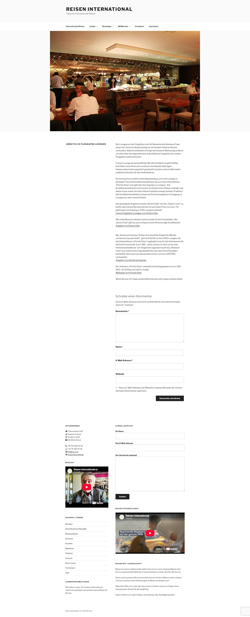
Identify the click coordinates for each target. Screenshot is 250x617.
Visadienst (139, 26)
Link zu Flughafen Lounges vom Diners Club (137, 213)
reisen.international (75, 454)
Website (120, 374)
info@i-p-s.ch (73, 452)
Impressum (153, 26)
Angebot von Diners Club (128, 226)
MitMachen (123, 26)
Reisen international (99, 9)
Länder (92, 26)
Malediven (69, 548)
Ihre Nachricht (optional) (126, 455)
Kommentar (122, 311)
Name (119, 347)
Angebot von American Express (131, 260)
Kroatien (69, 543)
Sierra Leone (70, 563)
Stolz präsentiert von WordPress (78, 611)
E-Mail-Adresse (124, 360)
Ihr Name (119, 431)
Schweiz (68, 558)
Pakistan (69, 553)
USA (67, 573)
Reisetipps (106, 26)
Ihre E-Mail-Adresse (124, 443)
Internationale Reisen (75, 26)
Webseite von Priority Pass (129, 272)
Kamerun (69, 539)
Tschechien (70, 568)
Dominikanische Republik (75, 529)
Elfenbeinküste (71, 534)
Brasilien (69, 524)
